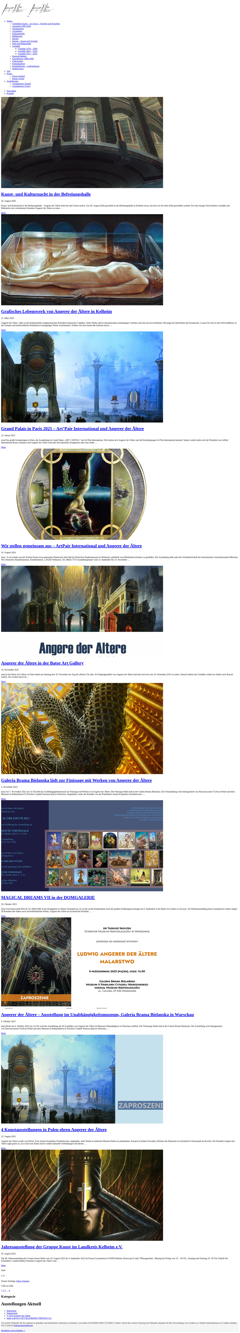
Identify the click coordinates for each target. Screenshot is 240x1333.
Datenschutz (12, 1313)
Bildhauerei (17, 36)
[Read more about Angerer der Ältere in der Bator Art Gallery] (82, 656)
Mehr (3, 213)
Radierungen (17, 69)
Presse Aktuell (18, 76)
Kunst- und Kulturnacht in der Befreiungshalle (46, 194)
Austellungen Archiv (21, 86)
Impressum (11, 1311)
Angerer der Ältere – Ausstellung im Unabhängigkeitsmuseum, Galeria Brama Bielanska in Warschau (97, 1014)
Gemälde (16, 46)
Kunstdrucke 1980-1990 (23, 59)
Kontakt (10, 93)
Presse (9, 74)
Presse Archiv (18, 79)
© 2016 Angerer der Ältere (18, 1316)
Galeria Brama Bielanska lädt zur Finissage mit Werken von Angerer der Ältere (76, 780)
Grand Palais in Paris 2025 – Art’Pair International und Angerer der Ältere (72, 428)
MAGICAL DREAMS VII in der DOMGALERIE (48, 897)
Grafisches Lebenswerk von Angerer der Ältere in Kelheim (56, 311)
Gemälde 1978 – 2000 (27, 49)
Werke (9, 21)
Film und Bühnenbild (21, 44)
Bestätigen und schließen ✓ (13, 1330)
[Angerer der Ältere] (28, 14)
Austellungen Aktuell (21, 84)
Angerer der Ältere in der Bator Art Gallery (42, 662)
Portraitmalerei (18, 64)
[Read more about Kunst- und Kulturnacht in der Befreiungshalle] (82, 187)
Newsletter (11, 91)
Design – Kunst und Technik (25, 41)
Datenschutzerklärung (23, 1325)
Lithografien (17, 61)
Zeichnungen (18, 29)
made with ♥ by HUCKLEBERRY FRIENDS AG (29, 1318)
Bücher (15, 39)
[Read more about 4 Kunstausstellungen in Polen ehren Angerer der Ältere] (82, 1123)
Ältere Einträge (22, 1281)
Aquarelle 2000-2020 (21, 26)
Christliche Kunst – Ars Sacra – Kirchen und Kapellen (36, 24)
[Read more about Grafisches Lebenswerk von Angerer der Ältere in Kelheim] (82, 304)
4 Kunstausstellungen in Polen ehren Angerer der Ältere (54, 1129)
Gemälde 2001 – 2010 (27, 51)
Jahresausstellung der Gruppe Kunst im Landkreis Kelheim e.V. (61, 1246)
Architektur (17, 31)
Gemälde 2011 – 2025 (27, 54)
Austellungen (12, 81)
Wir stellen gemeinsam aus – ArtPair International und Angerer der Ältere (71, 545)
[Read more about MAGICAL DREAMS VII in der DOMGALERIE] (82, 890)
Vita (8, 71)
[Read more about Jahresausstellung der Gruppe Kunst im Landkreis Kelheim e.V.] (82, 1240)
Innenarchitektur (19, 56)
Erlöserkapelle (18, 34)
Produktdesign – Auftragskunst (25, 66)
